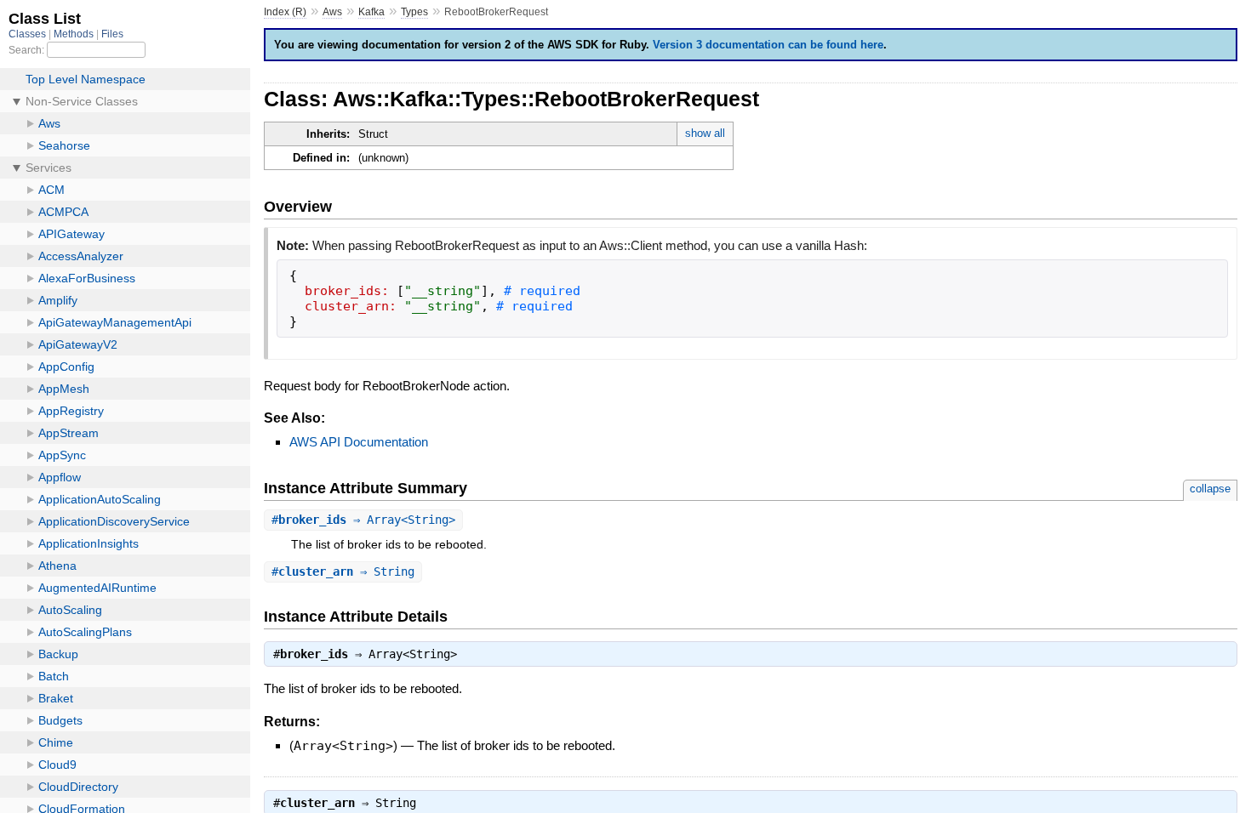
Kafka (371, 12)
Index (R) (285, 12)
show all (705, 133)
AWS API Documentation (358, 442)
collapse (1210, 488)
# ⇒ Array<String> (363, 519)
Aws (332, 12)
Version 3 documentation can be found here (768, 44)
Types (414, 12)
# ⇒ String (342, 571)
